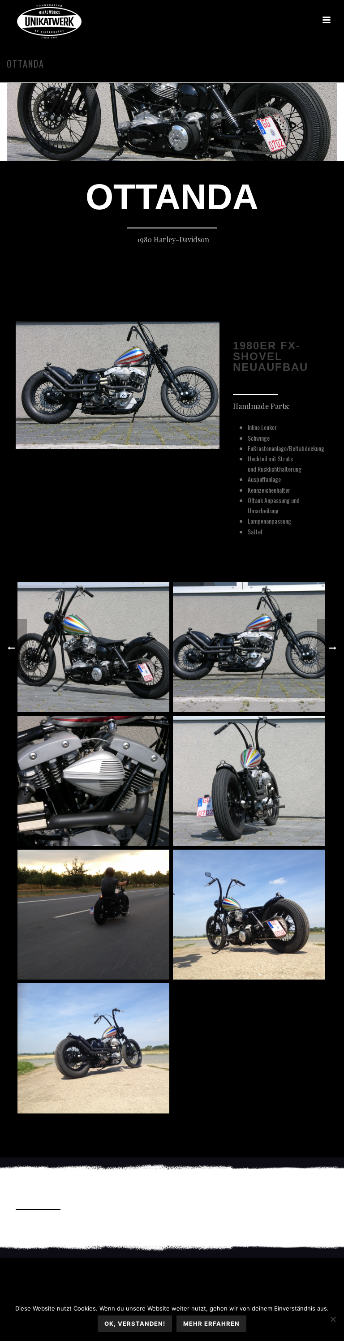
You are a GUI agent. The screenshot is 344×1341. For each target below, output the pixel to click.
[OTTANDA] (172, 85)
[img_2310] (93, 1048)
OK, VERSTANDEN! (134, 1323)
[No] (332, 1319)
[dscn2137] (93, 781)
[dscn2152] (249, 781)
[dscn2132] (249, 647)
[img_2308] (249, 915)
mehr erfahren (211, 1323)
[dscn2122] (93, 647)
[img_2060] (93, 915)
